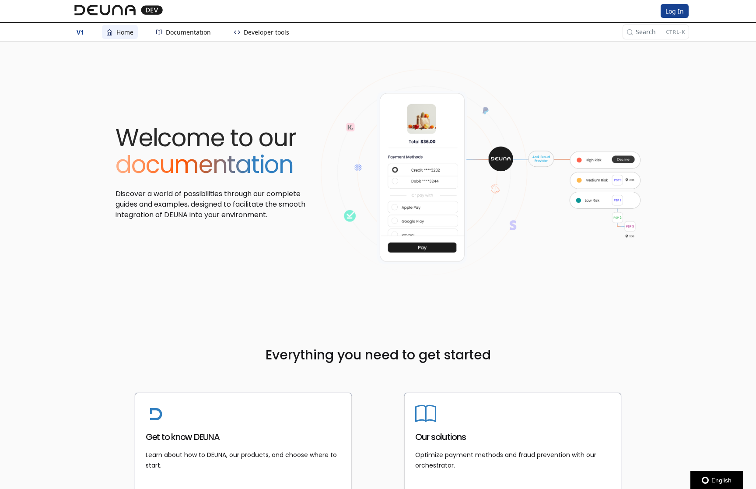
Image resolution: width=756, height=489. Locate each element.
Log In (674, 11)
